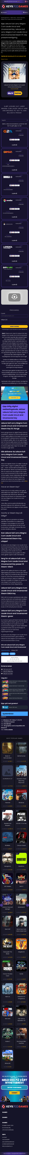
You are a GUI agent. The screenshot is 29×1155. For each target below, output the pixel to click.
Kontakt (4, 1137)
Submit (14, 1093)
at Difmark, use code (12, 1)
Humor (12, 653)
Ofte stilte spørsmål (8, 1130)
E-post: (3, 313)
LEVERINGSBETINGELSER (8, 1144)
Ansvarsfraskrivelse (8, 1142)
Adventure (5, 653)
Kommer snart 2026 (7, 1125)
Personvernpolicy (7, 1146)
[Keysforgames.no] (14, 6)
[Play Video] (14, 297)
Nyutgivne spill (6, 1127)
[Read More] (14, 59)
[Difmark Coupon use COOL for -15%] (14, 393)
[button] (1, 905)
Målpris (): (4, 320)
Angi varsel (14, 326)
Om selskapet (6, 1139)
